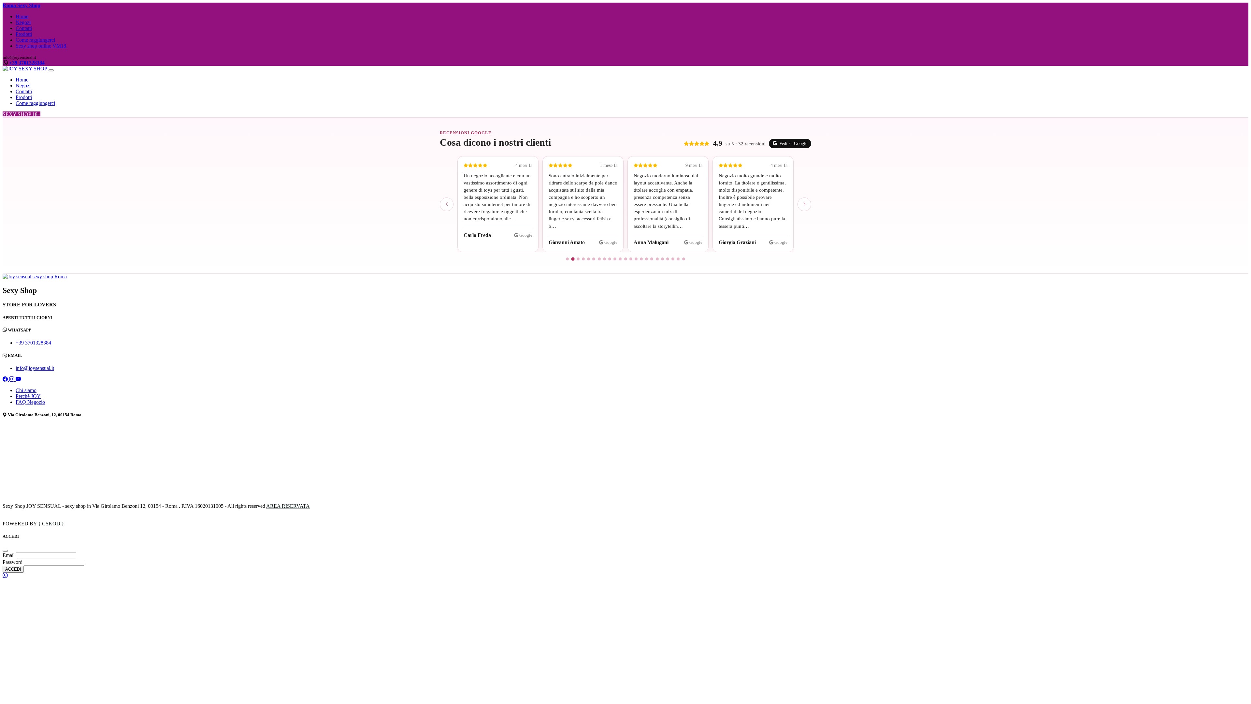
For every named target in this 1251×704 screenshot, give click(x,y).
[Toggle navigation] (51, 70)
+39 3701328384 (27, 63)
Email (9, 555)
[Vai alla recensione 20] (667, 258)
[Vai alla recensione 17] (651, 258)
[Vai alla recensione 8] (604, 258)
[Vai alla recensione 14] (636, 258)
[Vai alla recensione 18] (657, 258)
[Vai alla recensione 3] (578, 258)
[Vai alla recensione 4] (583, 258)
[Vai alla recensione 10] (614, 258)
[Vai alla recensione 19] (662, 258)
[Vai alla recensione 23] (683, 258)
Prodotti (24, 34)
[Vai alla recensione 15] (641, 258)
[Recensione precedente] (446, 204)
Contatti (24, 28)
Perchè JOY (28, 396)
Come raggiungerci (35, 40)
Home (22, 16)
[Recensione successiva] (804, 204)
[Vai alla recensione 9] (609, 258)
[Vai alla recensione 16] (646, 258)
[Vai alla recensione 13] (630, 258)
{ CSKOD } (51, 523)
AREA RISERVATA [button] (288, 506)
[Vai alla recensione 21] (672, 258)
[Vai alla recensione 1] (567, 258)
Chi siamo (26, 390)
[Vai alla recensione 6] (593, 258)
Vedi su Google (793, 143)
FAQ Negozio (30, 402)
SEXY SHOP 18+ (21, 114)
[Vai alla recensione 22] (678, 258)
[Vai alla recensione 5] (588, 258)
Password (12, 562)
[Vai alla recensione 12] (625, 258)
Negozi (23, 22)
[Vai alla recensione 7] (599, 258)
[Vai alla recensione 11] (620, 258)
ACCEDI (13, 569)
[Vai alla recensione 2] (572, 259)
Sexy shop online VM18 (41, 46)
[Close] (5, 551)
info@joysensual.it (35, 368)
